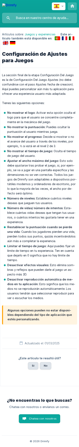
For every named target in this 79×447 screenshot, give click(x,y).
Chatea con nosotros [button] (43, 418)
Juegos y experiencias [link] (40, 34)
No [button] (45, 365)
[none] (9, 5)
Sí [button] (33, 365)
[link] (57, 38)
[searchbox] (39, 18)
